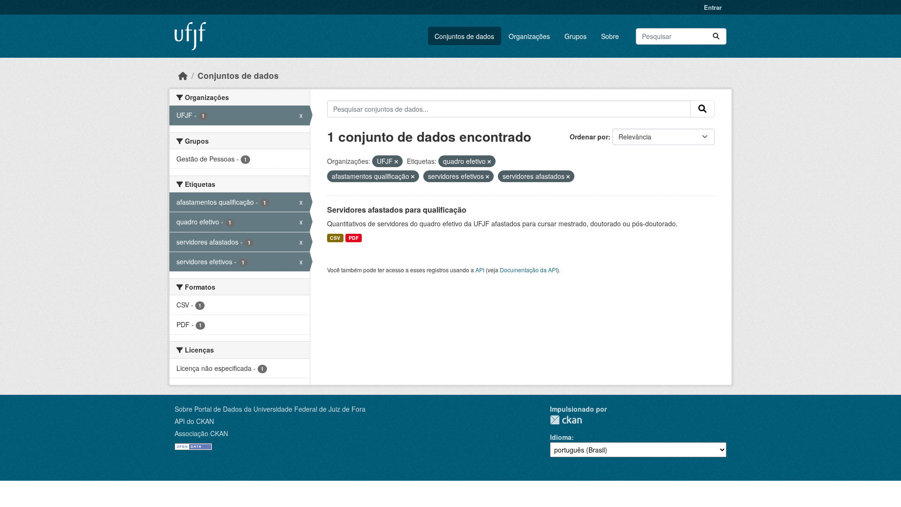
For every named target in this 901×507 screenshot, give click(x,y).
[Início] (183, 75)
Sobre (610, 36)
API (479, 270)
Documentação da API (528, 270)
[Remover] (396, 161)
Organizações (529, 36)
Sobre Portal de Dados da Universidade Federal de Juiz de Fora (270, 409)
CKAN (566, 420)
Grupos (576, 36)
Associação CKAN (201, 433)
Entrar (713, 7)
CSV (335, 237)
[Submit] (716, 36)
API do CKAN (194, 421)
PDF (354, 237)
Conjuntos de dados (464, 36)
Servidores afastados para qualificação (396, 209)
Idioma (561, 437)
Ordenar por (589, 136)
